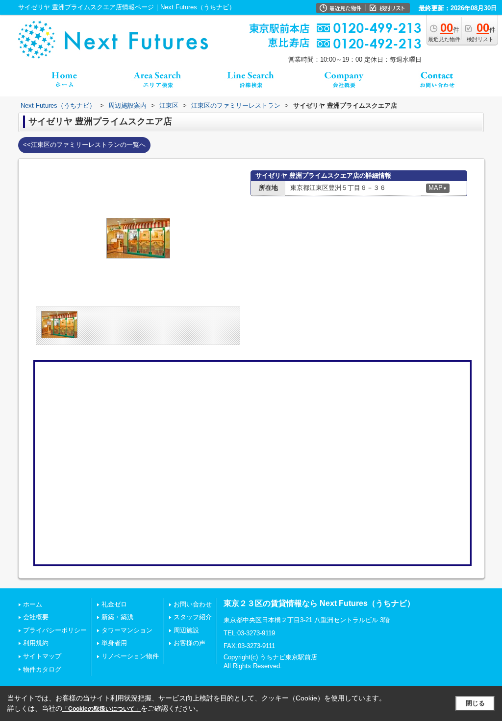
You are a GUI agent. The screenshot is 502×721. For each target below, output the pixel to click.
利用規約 (36, 643)
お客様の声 (189, 643)
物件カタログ (42, 669)
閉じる (475, 703)
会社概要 (36, 617)
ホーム (32, 604)
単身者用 (114, 643)
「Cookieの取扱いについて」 (101, 708)
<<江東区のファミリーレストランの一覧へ (84, 144)
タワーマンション (126, 630)
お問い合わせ (193, 604)
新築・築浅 (117, 617)
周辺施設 (186, 630)
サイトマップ (42, 656)
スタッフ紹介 (193, 617)
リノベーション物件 (130, 656)
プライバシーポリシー (55, 630)
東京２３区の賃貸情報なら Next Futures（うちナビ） (319, 603)
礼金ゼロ (114, 604)
